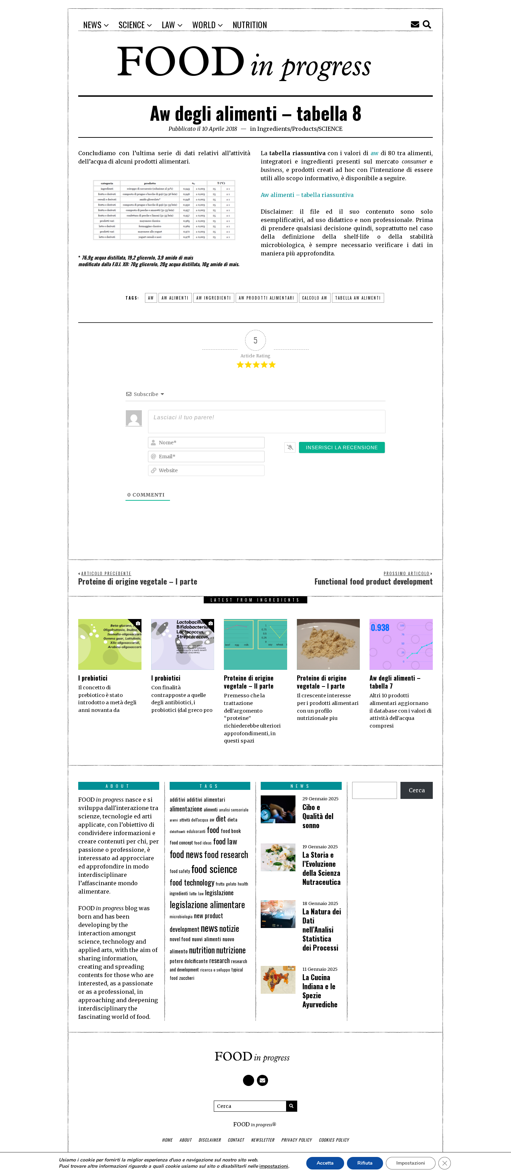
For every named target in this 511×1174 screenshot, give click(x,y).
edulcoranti (196, 831)
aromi (174, 820)
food (213, 829)
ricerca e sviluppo (215, 970)
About (185, 1140)
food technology (192, 882)
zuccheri (186, 977)
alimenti (211, 809)
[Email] (415, 24)
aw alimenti (175, 298)
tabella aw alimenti (358, 298)
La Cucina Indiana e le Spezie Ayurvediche (320, 990)
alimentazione (186, 808)
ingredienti (179, 893)
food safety (180, 871)
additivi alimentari (206, 799)
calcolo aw (314, 298)
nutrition (202, 949)
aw (375, 153)
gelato (231, 884)
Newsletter (262, 1140)
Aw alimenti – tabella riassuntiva (307, 194)
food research (226, 854)
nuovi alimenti (206, 939)
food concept (181, 842)
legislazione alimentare (207, 904)
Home (167, 1140)
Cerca (417, 790)
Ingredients (273, 128)
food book (231, 830)
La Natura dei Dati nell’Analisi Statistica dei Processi (321, 929)
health (243, 884)
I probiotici (165, 677)
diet (221, 819)
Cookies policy (334, 1140)
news (209, 927)
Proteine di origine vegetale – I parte (322, 681)
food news (186, 854)
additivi (177, 799)
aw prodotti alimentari (266, 298)
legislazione (219, 892)
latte (193, 893)
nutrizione (231, 949)
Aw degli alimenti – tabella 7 (395, 681)
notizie (229, 928)
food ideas (203, 843)
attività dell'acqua (193, 820)
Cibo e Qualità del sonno (317, 816)
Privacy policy (296, 1140)
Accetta (325, 1163)
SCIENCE (330, 128)
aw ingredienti (213, 298)
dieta (232, 819)
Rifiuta (365, 1163)
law (201, 893)
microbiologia (181, 916)
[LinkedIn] (403, 24)
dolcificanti (177, 831)
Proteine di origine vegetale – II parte (249, 681)
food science (214, 868)
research (219, 960)
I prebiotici (92, 677)
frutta (220, 884)
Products (304, 128)
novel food (180, 939)
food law (225, 841)
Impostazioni (410, 1163)
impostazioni (273, 1166)
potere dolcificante (189, 961)
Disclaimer (209, 1140)
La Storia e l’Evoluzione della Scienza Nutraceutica (321, 868)
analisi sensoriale (234, 809)
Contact (236, 1140)
